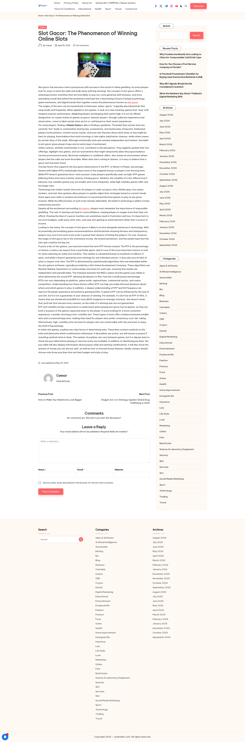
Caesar (61, 375)
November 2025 (168, 168)
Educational (166, 342)
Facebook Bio (167, 354)
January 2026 (167, 156)
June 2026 (165, 126)
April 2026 (165, 138)
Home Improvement (170, 390)
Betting (163, 283)
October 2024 (167, 239)
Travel (163, 502)
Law (162, 407)
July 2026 (165, 120)
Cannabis (165, 307)
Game (163, 378)
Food (162, 372)
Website (119, 469)
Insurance (165, 402)
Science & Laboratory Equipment (177, 449)
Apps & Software (169, 265)
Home (40, 16)
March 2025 (166, 215)
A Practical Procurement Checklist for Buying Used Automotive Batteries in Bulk (181, 75)
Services (164, 467)
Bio (161, 289)
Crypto (163, 325)
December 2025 (168, 162)
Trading (164, 496)
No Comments (82, 45)
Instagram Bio (167, 396)
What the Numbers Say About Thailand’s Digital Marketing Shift (181, 95)
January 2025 (167, 227)
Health (163, 384)
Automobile (166, 277)
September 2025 (168, 179)
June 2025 (165, 197)
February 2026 (167, 150)
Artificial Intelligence (170, 271)
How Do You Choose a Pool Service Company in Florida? (178, 66)
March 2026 (166, 144)
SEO (162, 461)
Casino (43, 27)
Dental (163, 330)
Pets (162, 437)
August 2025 (166, 185)
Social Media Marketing (172, 478)
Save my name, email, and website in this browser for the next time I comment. (78, 483)
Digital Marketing (168, 336)
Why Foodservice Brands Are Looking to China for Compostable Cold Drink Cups (180, 56)
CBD (162, 319)
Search (166, 26)
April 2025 (165, 209)
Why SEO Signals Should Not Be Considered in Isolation (176, 85)
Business (164, 301)
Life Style (164, 413)
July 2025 (165, 191)
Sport (162, 484)
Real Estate (165, 443)
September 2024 (168, 245)
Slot (162, 473)
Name (42, 469)
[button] (198, 6)
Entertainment (167, 348)
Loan (162, 419)
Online (163, 431)
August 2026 (166, 114)
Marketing (165, 425)
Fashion (164, 360)
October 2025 (167, 174)
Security (164, 455)
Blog (162, 295)
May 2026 (165, 132)
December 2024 (168, 233)
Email (81, 469)
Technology (166, 490)
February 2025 (167, 221)
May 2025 (165, 203)
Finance (164, 366)
